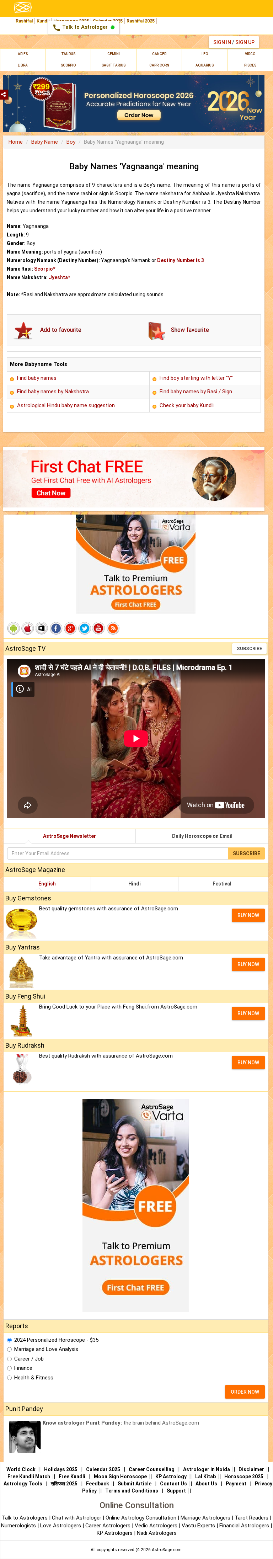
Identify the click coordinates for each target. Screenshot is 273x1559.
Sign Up (245, 42)
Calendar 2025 (103, 1469)
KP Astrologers (115, 1533)
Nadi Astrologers (157, 1533)
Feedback (97, 1483)
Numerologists (19, 1525)
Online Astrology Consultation (142, 1518)
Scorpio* (44, 269)
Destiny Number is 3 (180, 260)
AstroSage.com (167, 1549)
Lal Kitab (205, 1476)
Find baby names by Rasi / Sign (196, 391)
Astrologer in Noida (206, 1469)
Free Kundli (72, 1476)
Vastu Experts (198, 1525)
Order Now (245, 1392)
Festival (222, 884)
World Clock (21, 1469)
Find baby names (37, 378)
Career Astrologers (107, 1525)
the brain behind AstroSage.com (121, 1423)
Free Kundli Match (28, 1476)
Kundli (43, 20)
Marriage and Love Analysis (46, 1349)
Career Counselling (152, 1469)
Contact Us (173, 1483)
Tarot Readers (252, 1518)
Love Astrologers (60, 1525)
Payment (236, 1483)
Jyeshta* (59, 277)
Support (176, 1491)
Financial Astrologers (244, 1525)
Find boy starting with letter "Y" (196, 378)
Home (16, 142)
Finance (23, 1368)
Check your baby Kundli (187, 405)
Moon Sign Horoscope (120, 1476)
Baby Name (44, 142)
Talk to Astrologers (25, 1518)
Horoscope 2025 (243, 1476)
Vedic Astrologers (156, 1525)
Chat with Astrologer (77, 1518)
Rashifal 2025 (141, 20)
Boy (70, 142)
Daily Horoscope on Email (202, 836)
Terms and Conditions (131, 1491)
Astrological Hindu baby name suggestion (66, 405)
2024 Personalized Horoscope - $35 (56, 1340)
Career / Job (29, 1359)
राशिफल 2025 (64, 1483)
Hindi (134, 884)
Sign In (222, 42)
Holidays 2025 (60, 1469)
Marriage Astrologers (206, 1518)
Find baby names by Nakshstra (53, 391)
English (47, 884)
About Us (206, 1483)
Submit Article (134, 1483)
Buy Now (248, 915)
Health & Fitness (33, 1377)
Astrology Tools (23, 1483)
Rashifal (24, 20)
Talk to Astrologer (80, 27)
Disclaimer (251, 1469)
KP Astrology (171, 1476)
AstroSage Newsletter (69, 836)
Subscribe (249, 648)
